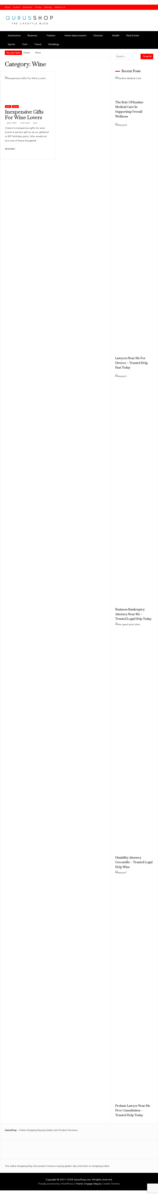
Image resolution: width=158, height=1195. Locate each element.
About (7, 7)
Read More (10, 149)
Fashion (51, 35)
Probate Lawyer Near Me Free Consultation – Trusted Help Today (132, 1110)
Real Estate (132, 35)
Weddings (53, 44)
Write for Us (60, 7)
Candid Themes (111, 1183)
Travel (37, 44)
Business (32, 35)
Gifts (8, 106)
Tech (24, 44)
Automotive (14, 35)
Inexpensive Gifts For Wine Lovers (24, 115)
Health (115, 35)
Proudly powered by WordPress (56, 1183)
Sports (11, 44)
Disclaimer (27, 7)
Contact (16, 7)
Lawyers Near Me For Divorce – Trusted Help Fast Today (131, 363)
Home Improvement (75, 35)
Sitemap (48, 7)
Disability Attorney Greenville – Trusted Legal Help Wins (134, 862)
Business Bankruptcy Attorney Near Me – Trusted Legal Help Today (133, 614)
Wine (15, 106)
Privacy (38, 7)
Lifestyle (98, 35)
